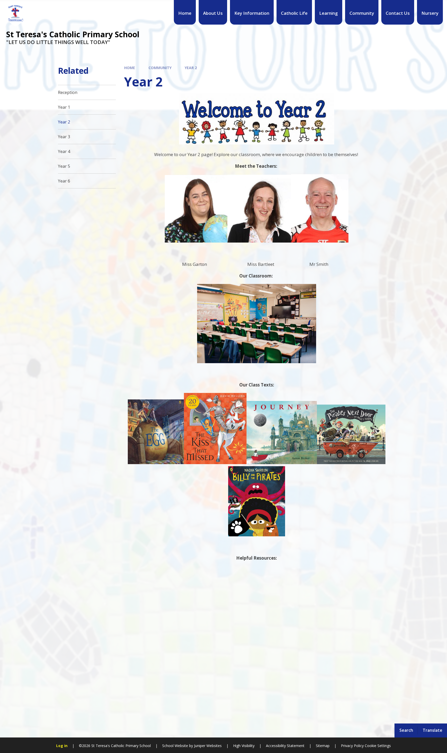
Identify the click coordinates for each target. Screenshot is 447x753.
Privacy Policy (352, 745)
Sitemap (323, 745)
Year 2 (191, 67)
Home (129, 67)
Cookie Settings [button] (378, 745)
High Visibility (244, 745)
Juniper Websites (207, 745)
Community (160, 67)
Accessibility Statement (285, 745)
